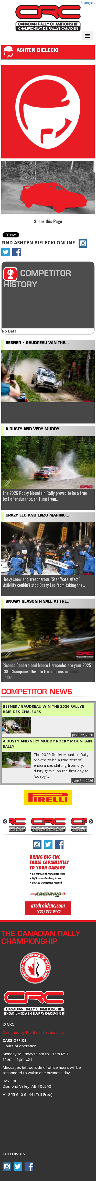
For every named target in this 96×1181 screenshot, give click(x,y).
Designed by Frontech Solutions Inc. (34, 1032)
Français (87, 2)
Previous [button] (5, 821)
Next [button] (90, 821)
